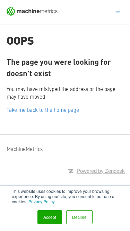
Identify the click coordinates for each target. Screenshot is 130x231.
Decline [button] (79, 217)
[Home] (32, 13)
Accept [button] (49, 217)
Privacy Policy (41, 201)
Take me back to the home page (43, 109)
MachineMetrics (25, 148)
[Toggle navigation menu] (117, 12)
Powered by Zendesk (101, 171)
